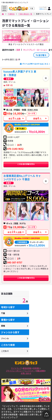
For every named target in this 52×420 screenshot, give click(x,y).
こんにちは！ (43, 8)
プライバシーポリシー (14, 371)
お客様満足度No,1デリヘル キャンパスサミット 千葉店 (22, 177)
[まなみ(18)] (37, 211)
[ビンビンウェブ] (2, 14)
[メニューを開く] (4, 8)
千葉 (3, 313)
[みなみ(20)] (23, 211)
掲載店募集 (40, 371)
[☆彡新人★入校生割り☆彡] (10, 98)
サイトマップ (16, 368)
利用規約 (36, 368)
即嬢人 (37, 118)
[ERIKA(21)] (10, 211)
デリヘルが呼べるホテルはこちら (35, 64)
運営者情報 (27, 368)
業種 (3, 326)
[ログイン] (49, 8)
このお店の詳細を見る (26, 164)
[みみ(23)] (23, 98)
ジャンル (5, 338)
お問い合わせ (26, 373)
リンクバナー (30, 371)
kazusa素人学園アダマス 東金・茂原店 (19, 73)
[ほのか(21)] (37, 98)
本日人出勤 (14, 118)
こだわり (5, 351)
